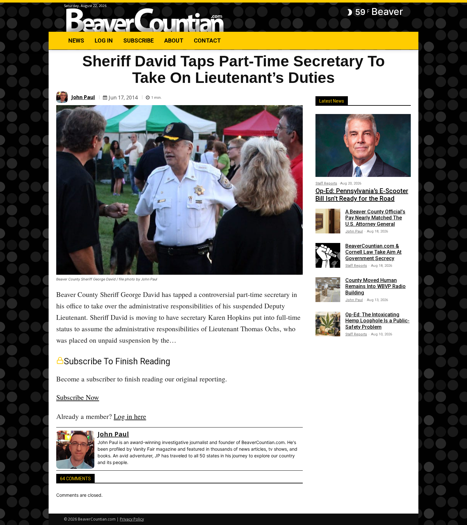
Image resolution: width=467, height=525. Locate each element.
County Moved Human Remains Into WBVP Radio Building (375, 286)
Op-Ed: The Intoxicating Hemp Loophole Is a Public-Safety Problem (377, 321)
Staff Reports (326, 183)
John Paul (83, 97)
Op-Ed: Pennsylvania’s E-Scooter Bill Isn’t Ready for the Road (361, 194)
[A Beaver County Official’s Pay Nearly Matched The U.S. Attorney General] (327, 221)
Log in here (130, 416)
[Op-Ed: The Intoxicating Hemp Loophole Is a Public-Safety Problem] (327, 324)
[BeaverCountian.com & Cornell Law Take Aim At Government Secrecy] (327, 255)
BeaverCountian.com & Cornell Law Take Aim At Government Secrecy (373, 252)
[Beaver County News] (145, 20)
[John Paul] (63, 97)
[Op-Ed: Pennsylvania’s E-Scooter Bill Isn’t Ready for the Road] (363, 145)
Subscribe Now (77, 397)
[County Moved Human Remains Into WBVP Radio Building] (327, 289)
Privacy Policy (132, 519)
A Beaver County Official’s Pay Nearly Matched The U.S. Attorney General (375, 218)
